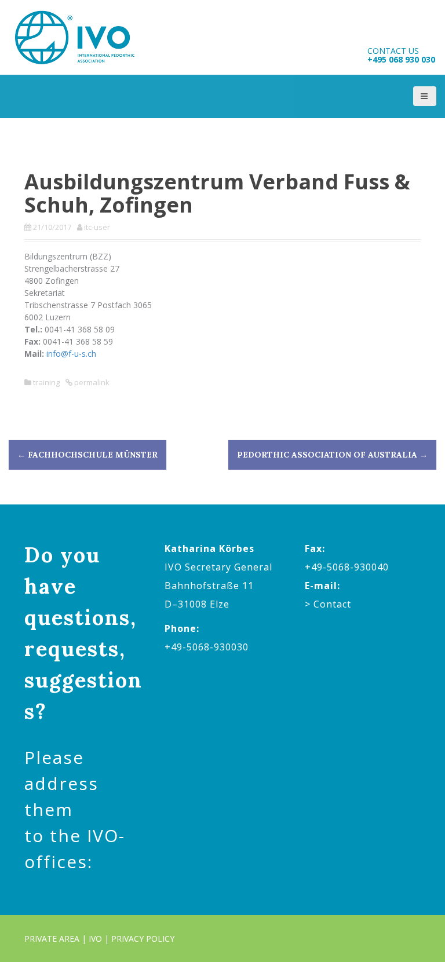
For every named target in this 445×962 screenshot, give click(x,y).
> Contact (328, 604)
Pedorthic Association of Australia (332, 454)
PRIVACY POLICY (142, 938)
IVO (95, 938)
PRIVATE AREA (51, 938)
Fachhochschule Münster (87, 454)
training (46, 382)
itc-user (97, 227)
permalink (91, 382)
